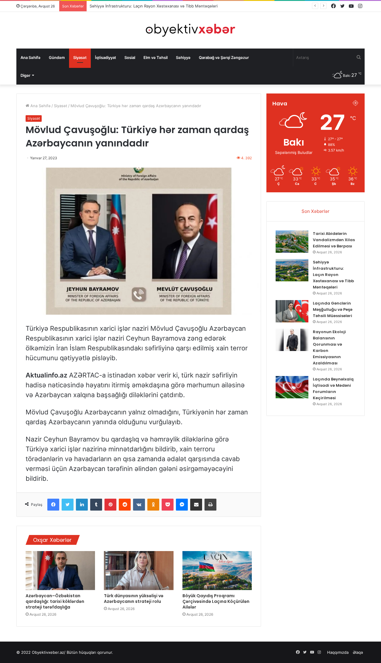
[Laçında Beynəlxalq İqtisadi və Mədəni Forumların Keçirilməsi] (292, 387)
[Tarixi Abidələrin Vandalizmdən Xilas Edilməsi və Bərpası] (292, 241)
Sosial (129, 57)
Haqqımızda (338, 652)
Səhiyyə (183, 57)
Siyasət (80, 57)
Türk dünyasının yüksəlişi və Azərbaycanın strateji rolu (133, 598)
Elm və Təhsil (155, 57)
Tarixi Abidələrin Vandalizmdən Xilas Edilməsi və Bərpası (334, 240)
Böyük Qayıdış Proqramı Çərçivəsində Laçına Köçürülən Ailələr (215, 601)
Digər (25, 75)
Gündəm (57, 57)
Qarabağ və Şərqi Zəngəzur (224, 57)
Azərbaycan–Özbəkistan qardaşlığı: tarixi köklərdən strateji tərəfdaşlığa (55, 601)
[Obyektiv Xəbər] (190, 30)
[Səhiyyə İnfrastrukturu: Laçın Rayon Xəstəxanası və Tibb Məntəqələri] (292, 270)
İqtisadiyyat (105, 57)
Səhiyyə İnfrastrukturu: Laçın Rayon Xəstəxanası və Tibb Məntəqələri (333, 274)
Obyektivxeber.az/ (48, 652)
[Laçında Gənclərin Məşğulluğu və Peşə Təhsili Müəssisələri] (292, 311)
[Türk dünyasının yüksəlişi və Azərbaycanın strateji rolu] (138, 570)
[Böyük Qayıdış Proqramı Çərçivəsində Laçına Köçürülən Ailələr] (217, 570)
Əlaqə (358, 652)
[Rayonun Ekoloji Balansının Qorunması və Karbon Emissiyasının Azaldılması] (292, 340)
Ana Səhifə (30, 57)
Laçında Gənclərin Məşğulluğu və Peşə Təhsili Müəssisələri (332, 309)
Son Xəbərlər (316, 211)
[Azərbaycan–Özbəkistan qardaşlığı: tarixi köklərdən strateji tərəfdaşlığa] (60, 570)
